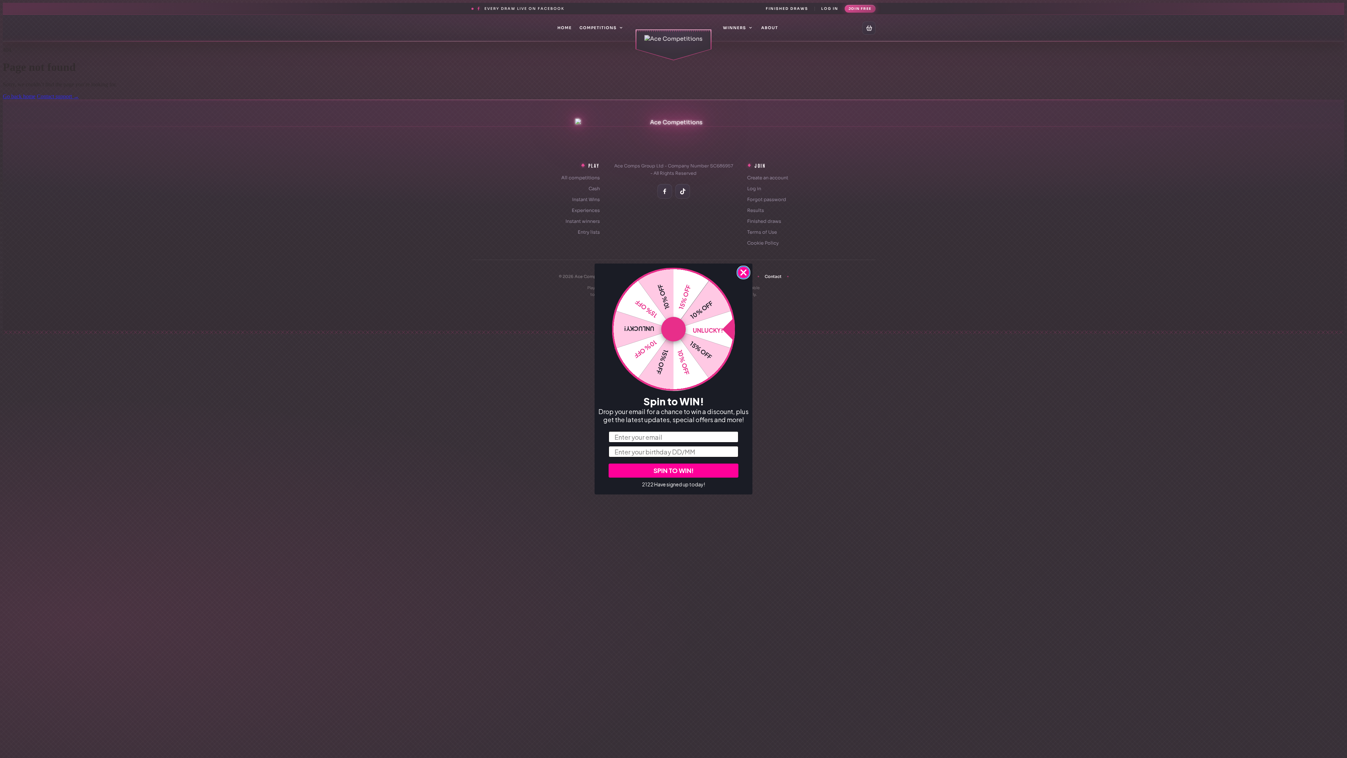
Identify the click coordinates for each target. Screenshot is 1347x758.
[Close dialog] (743, 272)
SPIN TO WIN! (674, 470)
